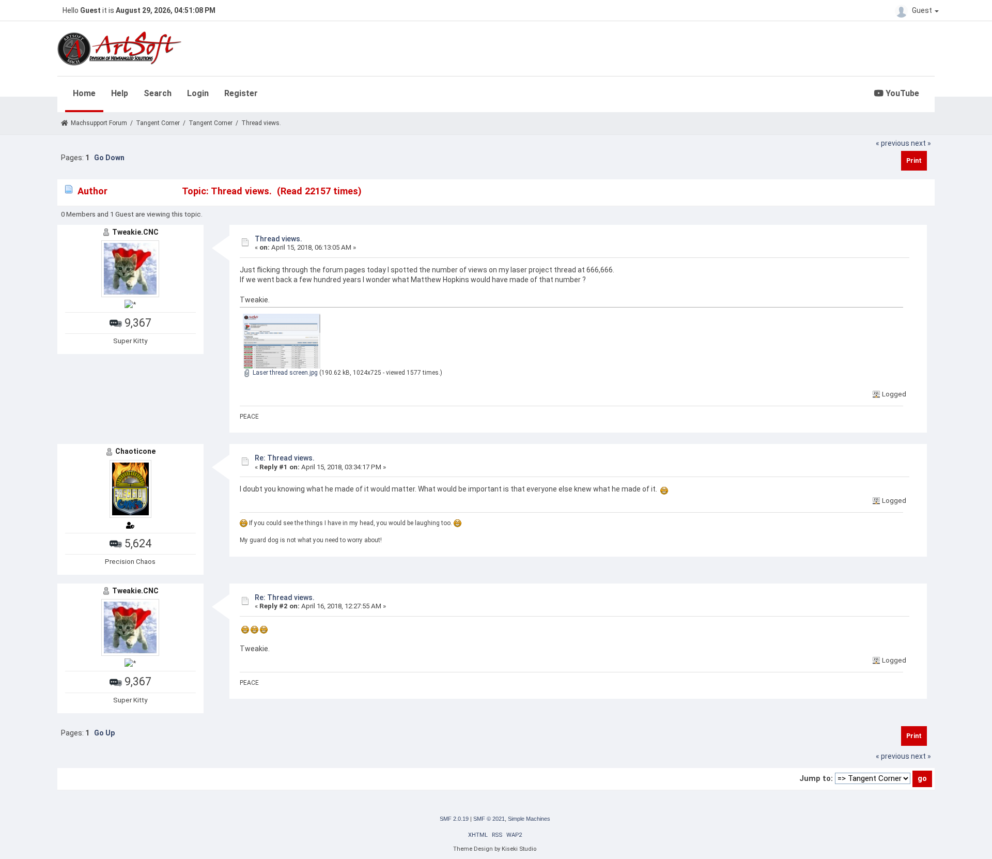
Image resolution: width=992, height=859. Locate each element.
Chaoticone (135, 451)
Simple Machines (529, 819)
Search (158, 93)
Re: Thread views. (285, 458)
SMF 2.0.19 (454, 819)
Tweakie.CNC (135, 232)
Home (84, 93)
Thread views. (278, 239)
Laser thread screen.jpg (284, 372)
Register (241, 93)
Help (119, 93)
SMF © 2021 (489, 819)
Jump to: (816, 778)
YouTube (901, 93)
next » (921, 143)
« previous (892, 143)
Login (198, 93)
